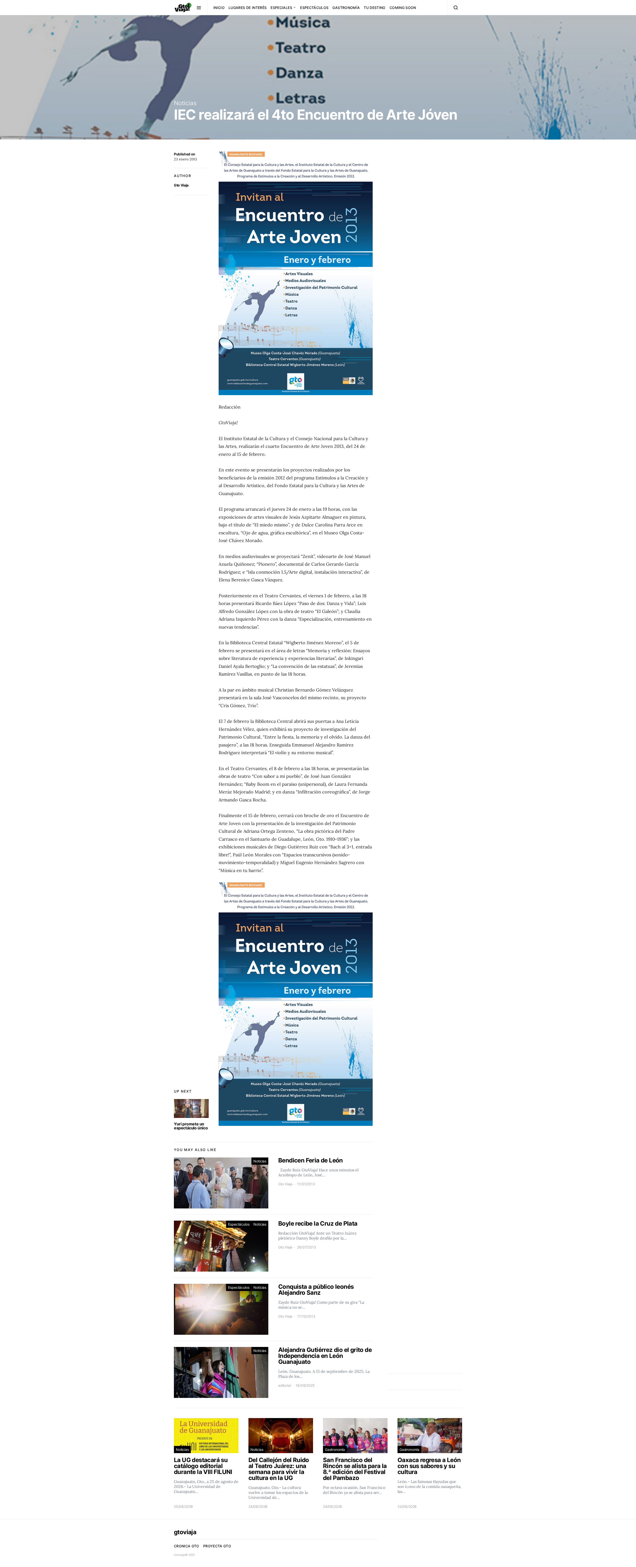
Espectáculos (314, 7)
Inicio (219, 7)
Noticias (185, 103)
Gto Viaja (181, 185)
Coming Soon (403, 7)
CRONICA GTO (186, 1546)
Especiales (281, 7)
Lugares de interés (248, 7)
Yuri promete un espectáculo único (191, 1125)
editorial (284, 1385)
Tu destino (375, 7)
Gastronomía (346, 7)
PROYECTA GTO (217, 1546)
